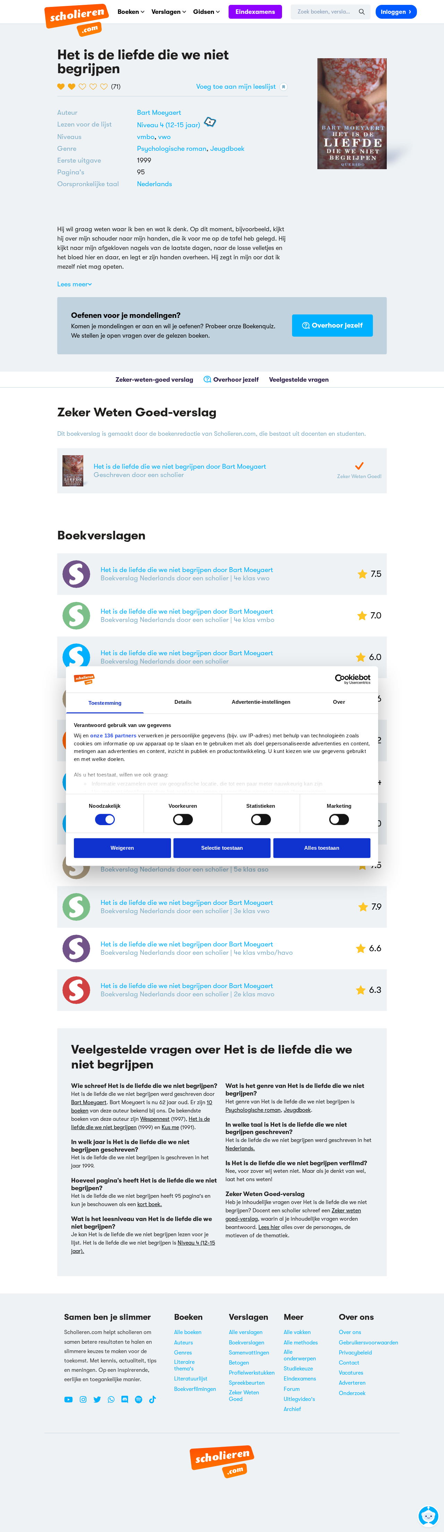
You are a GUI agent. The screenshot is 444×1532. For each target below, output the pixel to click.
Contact (349, 1363)
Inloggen (393, 12)
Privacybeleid (355, 1353)
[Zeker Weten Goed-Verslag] (359, 466)
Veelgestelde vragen (299, 379)
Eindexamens (255, 11)
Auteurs (183, 1343)
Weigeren (122, 848)
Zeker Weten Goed (244, 1396)
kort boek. (149, 1204)
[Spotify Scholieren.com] (141, 1402)
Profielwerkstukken (252, 1373)
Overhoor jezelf (337, 325)
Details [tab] (182, 702)
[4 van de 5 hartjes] (94, 87)
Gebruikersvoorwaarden (368, 1343)
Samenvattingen (249, 1353)
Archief (292, 1409)
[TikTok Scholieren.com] (152, 1402)
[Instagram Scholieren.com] (86, 1402)
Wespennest (155, 1119)
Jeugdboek (227, 149)
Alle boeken (188, 1332)
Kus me (170, 1127)
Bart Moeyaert (159, 112)
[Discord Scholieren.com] (127, 1402)
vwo (164, 137)
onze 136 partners (113, 735)
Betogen (239, 1363)
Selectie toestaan (222, 848)
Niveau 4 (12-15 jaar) (168, 125)
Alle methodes (301, 1343)
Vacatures (351, 1373)
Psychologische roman (171, 149)
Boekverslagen (246, 1343)
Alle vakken (297, 1332)
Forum (292, 1389)
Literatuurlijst (190, 1379)
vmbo (147, 137)
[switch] (183, 819)
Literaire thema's (184, 1365)
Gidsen (203, 11)
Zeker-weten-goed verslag (154, 379)
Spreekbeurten (247, 1383)
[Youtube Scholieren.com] (71, 1402)
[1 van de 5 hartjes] (62, 87)
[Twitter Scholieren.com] (99, 1402)
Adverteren (352, 1383)
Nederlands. (240, 1148)
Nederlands (154, 184)
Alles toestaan (321, 848)
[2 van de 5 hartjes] (73, 87)
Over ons (350, 1332)
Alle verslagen (246, 1332)
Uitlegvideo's (299, 1399)
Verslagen (166, 11)
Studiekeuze (298, 1369)
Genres (183, 1353)
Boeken (128, 11)
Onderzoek (352, 1393)
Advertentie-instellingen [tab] (261, 702)
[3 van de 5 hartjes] (84, 87)
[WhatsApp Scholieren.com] (114, 1402)
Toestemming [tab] (104, 703)
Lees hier (269, 1227)
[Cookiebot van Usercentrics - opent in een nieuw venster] (340, 679)
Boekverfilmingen (195, 1389)
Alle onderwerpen (300, 1355)
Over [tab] (339, 702)
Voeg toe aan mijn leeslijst (236, 86)
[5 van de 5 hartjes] (105, 87)
